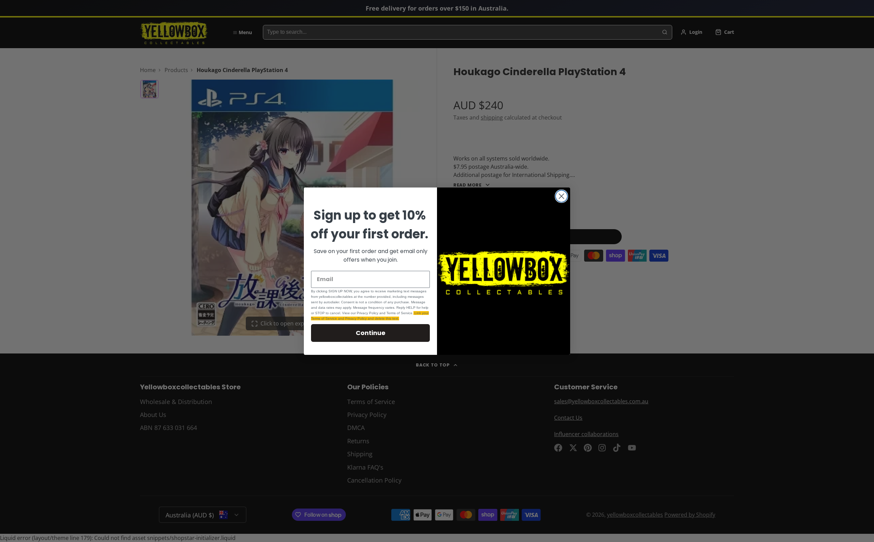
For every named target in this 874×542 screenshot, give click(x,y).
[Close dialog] (561, 196)
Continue (370, 333)
